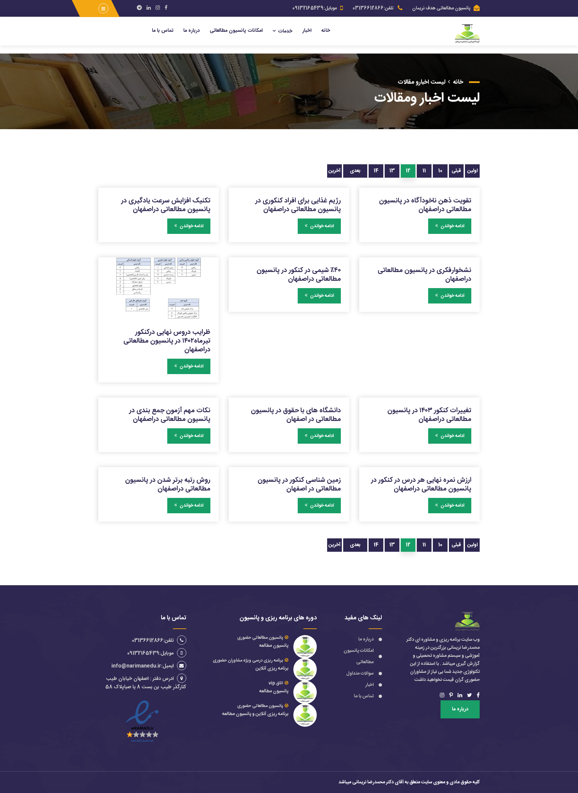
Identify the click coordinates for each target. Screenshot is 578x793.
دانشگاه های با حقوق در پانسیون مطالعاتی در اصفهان (296, 415)
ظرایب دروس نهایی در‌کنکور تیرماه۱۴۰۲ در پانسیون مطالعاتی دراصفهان (166, 340)
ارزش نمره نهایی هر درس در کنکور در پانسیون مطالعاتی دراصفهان (421, 484)
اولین (472, 171)
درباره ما (191, 30)
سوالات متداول (360, 674)
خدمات (285, 31)
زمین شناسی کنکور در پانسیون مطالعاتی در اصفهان (299, 484)
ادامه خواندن (452, 226)
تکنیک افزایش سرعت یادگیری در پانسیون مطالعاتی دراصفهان (165, 205)
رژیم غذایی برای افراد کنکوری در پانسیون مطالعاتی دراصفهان (298, 205)
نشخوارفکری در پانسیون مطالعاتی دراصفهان (424, 274)
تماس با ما (162, 30)
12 (408, 171)
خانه (325, 30)
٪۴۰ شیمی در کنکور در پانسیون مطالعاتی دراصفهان (299, 274)
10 (440, 171)
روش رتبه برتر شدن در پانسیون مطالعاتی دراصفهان (167, 484)
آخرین (334, 171)
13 (392, 171)
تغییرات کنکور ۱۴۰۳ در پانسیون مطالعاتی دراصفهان (429, 415)
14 (376, 171)
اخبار (306, 30)
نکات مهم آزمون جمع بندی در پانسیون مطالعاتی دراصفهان (169, 415)
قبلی (456, 171)
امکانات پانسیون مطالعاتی (236, 30)
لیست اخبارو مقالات (422, 82)
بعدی (355, 171)
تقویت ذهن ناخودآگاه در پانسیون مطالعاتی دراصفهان (425, 205)
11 (424, 171)
